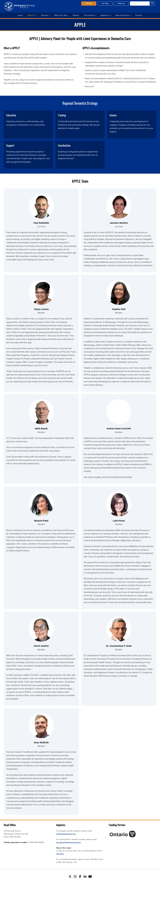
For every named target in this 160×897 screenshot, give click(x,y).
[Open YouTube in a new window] (90, 876)
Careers (76, 15)
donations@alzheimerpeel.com (68, 842)
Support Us (104, 15)
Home (20, 15)
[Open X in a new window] (70, 876)
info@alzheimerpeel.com (66, 834)
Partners (138, 15)
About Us (31, 15)
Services (44, 15)
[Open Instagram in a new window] (75, 876)
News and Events (122, 15)
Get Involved (89, 15)
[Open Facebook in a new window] (80, 876)
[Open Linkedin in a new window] (85, 876)
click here (60, 854)
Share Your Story (61, 15)
